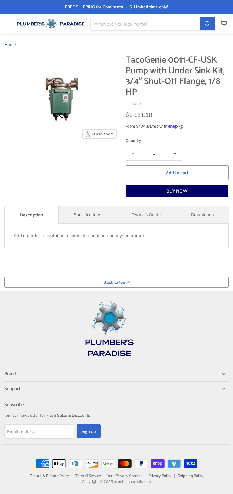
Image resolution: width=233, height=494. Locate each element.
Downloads (202, 214)
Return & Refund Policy (49, 475)
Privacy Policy (159, 475)
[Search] (207, 23)
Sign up (88, 431)
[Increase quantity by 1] (175, 153)
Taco (136, 103)
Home (10, 44)
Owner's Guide (146, 214)
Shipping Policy (190, 475)
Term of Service (88, 475)
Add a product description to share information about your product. (79, 235)
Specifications (87, 214)
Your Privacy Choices (124, 475)
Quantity (133, 141)
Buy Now (177, 191)
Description (31, 215)
